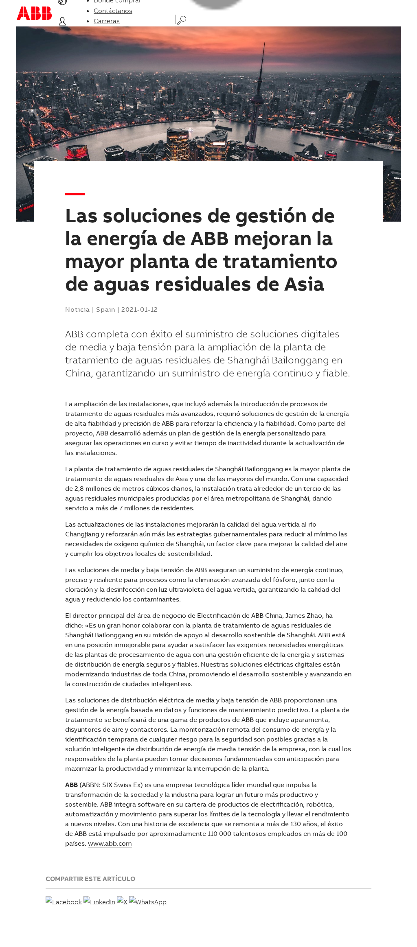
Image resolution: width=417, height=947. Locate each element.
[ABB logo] (34, 13)
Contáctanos (113, 11)
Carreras (107, 21)
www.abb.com (110, 843)
